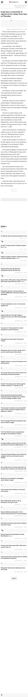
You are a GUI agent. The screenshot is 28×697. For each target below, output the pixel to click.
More (14, 578)
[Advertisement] (14, 695)
